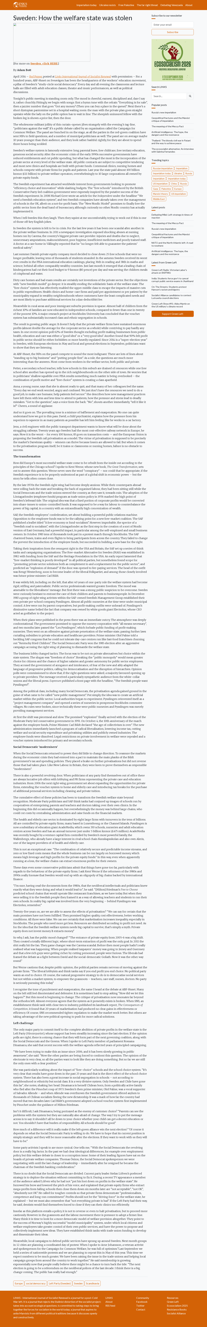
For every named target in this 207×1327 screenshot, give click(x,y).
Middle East (159, 199)
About (188, 4)
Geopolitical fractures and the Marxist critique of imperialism (171, 119)
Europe (19, 1283)
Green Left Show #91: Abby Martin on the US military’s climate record (171, 305)
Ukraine (178, 173)
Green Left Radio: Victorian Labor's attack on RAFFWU (169, 271)
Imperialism (181, 168)
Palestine (166, 188)
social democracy (35, 1283)
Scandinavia (92, 1283)
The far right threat (147, 4)
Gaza (155, 188)
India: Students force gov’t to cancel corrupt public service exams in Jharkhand (172, 280)
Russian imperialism (163, 168)
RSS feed (110, 1305)
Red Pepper (35, 76)
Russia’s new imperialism (164, 112)
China (174, 183)
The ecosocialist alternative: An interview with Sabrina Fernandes (173, 150)
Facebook (141, 1301)
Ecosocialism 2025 (177, 1305)
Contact (140, 1309)
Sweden (78, 1283)
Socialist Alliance (176, 1313)
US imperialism (160, 183)
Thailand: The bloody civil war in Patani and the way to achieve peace (171, 142)
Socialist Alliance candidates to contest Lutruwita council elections (171, 297)
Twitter (140, 1305)
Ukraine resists (107, 4)
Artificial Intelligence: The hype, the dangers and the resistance (170, 133)
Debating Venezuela (171, 4)
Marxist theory (160, 193)
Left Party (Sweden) (60, 1283)
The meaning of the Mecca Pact (168, 126)
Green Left (173, 1301)
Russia (188, 173)
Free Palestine (126, 4)
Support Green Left (172, 313)
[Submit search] (190, 96)
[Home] (21, 5)
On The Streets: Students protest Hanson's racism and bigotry (169, 288)
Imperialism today (86, 4)
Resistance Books (177, 1309)
